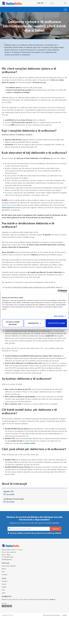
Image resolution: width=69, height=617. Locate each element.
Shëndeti (4, 581)
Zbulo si (52, 599)
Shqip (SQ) (40, 3)
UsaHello (4, 574)
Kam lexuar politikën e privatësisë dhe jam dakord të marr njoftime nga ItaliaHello (35, 533)
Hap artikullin (10, 494)
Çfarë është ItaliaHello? (9, 566)
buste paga (6, 207)
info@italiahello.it (7, 559)
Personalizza (33, 323)
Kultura (4, 584)
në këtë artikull (29, 443)
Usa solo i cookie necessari (12, 323)
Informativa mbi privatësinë (51, 615)
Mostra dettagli (59, 316)
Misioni (4, 569)
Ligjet (3, 593)
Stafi (3, 571)
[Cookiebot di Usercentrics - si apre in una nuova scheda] (59, 291)
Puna (3, 590)
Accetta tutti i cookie (56, 323)
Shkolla (4, 587)
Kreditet (64, 615)
